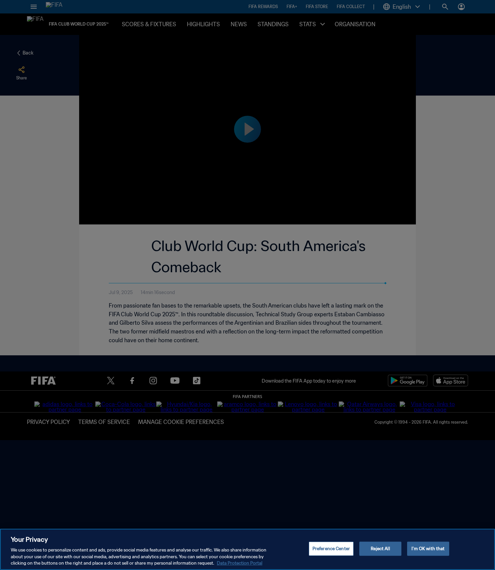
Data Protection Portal (239, 563)
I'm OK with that (427, 548)
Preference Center (331, 548)
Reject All (380, 548)
